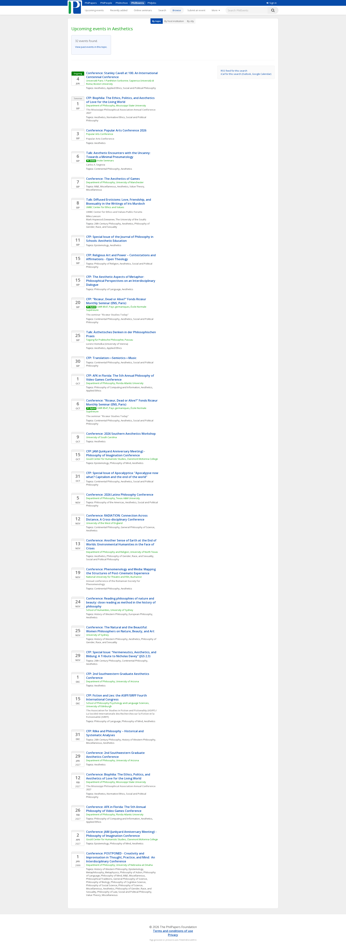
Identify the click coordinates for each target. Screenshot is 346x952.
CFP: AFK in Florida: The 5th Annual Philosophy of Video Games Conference (120, 378)
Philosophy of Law (107, 891)
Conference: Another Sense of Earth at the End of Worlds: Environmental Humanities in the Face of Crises (121, 544)
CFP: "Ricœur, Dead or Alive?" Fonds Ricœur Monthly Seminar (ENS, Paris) (116, 301)
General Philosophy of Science (137, 527)
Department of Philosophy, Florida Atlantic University (114, 383)
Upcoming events (94, 10)
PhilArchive (122, 3)
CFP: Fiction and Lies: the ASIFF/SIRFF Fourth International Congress (117, 697)
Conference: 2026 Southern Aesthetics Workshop (121, 434)
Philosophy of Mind (120, 463)
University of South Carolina (101, 437)
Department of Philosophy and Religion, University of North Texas (122, 552)
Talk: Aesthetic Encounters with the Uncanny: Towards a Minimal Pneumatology (118, 155)
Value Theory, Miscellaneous (102, 895)
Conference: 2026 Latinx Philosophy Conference (119, 495)
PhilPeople (106, 3)
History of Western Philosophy (111, 614)
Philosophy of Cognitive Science (128, 882)
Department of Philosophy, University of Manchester (115, 182)
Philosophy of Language (107, 289)
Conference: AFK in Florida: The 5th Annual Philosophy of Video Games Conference (116, 809)
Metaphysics (112, 872)
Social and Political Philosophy (139, 88)
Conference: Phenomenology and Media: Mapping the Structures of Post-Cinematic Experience (121, 571)
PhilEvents (137, 3)
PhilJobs (152, 3)
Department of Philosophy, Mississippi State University (116, 105)
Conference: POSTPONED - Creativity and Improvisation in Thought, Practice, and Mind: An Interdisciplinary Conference (121, 857)
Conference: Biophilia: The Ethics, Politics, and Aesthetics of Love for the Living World (118, 776)
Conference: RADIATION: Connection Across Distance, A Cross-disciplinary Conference (117, 517)
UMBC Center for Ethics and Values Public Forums (114, 211)
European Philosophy (140, 614)
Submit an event (196, 10)
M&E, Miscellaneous (105, 186)
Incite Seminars (105, 160)
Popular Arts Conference (99, 134)
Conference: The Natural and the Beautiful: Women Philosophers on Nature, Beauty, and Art (120, 629)
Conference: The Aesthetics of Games (113, 179)
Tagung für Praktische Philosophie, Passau (109, 339)
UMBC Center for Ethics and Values (105, 207)
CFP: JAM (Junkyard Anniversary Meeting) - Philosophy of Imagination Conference (116, 453)
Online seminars (143, 10)
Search (162, 10)
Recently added (118, 10)
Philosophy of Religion (106, 263)
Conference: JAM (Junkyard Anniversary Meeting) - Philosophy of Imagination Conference (121, 834)
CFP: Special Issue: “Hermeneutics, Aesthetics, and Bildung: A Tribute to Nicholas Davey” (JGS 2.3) (121, 654)
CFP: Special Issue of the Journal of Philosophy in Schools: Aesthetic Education (120, 239)
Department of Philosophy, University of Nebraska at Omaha (119, 865)
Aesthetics (100, 88)
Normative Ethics (116, 117)
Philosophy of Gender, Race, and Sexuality (130, 556)
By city (190, 21)
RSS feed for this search (234, 70)
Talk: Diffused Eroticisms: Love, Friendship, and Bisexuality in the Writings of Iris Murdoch (119, 202)
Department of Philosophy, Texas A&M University (113, 498)
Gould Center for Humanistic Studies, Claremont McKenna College (122, 458)
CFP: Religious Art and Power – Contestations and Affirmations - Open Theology (121, 257)
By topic (156, 21)
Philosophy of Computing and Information (117, 387)
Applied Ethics (114, 88)
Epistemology (101, 245)
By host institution (174, 21)
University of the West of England (104, 523)
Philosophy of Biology (98, 882)
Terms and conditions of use (173, 931)
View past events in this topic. (91, 47)
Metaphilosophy (95, 872)
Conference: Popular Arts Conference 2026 (116, 130)
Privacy (173, 935)
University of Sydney (97, 634)
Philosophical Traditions (99, 878)
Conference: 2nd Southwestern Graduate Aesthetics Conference (115, 755)
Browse (177, 10)
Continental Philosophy (107, 168)
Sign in (273, 3)
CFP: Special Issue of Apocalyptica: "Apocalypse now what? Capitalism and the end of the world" (122, 475)
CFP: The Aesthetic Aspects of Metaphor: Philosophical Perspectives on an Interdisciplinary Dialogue (121, 281)
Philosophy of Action (131, 872)
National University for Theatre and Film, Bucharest (114, 576)
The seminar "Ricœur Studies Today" (107, 314)
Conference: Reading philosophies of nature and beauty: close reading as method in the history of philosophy (121, 602)
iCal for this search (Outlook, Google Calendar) (246, 74)
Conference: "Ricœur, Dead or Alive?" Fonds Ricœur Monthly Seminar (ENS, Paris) (122, 402)
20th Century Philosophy (107, 223)
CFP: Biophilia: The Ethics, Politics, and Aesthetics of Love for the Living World (120, 100)
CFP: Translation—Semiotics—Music (111, 358)
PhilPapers (91, 3)
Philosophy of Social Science (101, 885)
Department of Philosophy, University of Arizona (112, 681)
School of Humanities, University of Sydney (109, 610)
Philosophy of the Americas (109, 502)
